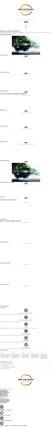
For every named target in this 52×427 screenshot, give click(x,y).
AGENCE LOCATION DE (13, 93)
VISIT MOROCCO (3, 402)
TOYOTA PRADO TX (4, 55)
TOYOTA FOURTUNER (4, 72)
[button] (0, 355)
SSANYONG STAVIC (4, 126)
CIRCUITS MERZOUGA (4, 306)
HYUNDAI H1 (2, 196)
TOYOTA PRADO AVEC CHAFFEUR (7, 182)
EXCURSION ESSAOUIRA (5, 263)
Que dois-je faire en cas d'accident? (5, 368)
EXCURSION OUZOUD (4, 284)
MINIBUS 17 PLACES (4, 396)
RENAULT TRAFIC (3, 141)
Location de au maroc (8, 199)
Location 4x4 (6, 34)
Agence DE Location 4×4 (10, 31)
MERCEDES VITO (3, 110)
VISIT (3, 219)
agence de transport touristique (10, 221)
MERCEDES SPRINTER (4, 160)
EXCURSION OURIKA (4, 399)
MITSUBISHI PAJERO (4, 391)
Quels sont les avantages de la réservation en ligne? (7, 363)
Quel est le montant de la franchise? (5, 365)
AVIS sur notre (4, 350)
